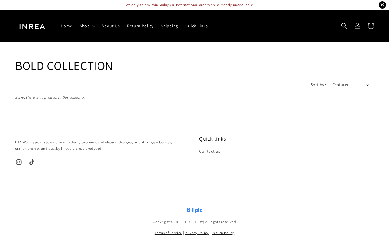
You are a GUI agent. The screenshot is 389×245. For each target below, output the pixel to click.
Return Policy (140, 26)
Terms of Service (168, 232)
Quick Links (196, 26)
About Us (111, 26)
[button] (344, 26)
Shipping (169, 26)
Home (66, 26)
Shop (85, 26)
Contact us (209, 151)
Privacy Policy (197, 232)
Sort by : (318, 84)
